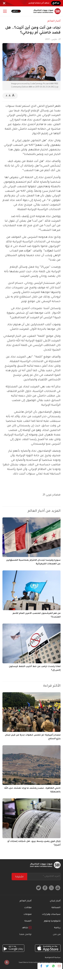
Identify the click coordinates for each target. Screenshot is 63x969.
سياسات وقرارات (51, 914)
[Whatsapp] (53, 966)
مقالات (27, 908)
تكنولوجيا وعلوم (52, 921)
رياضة (57, 928)
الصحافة (56, 908)
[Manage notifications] (6, 962)
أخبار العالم (54, 21)
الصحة (27, 921)
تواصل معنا (25, 934)
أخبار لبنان (55, 901)
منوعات (27, 914)
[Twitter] (47, 966)
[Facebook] (41, 966)
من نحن (57, 934)
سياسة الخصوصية (53, 958)
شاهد (25, 928)
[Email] (59, 966)
